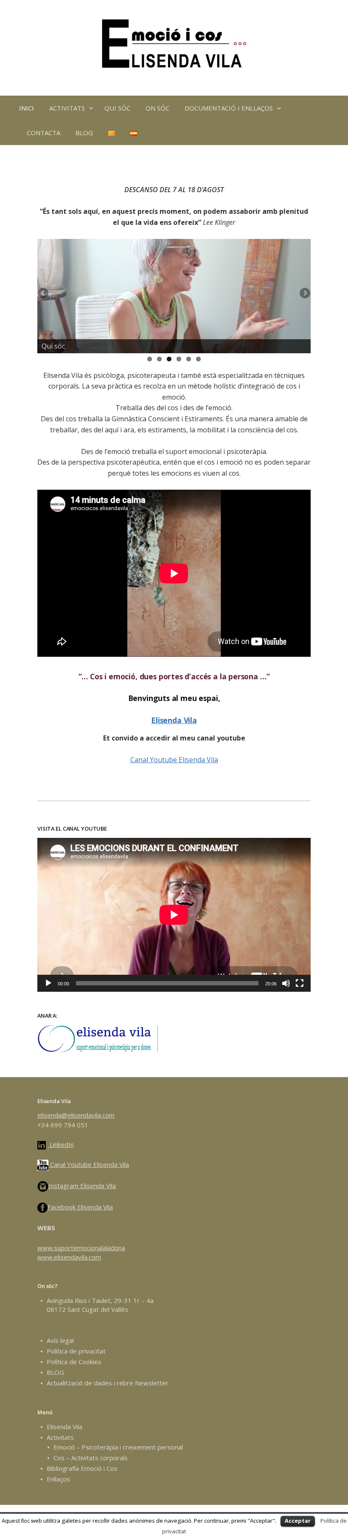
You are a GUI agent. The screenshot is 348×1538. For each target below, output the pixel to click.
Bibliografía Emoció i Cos (82, 1468)
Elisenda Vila (174, 720)
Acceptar (298, 1520)
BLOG (84, 132)
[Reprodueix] (48, 983)
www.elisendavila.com (69, 1257)
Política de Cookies (74, 1361)
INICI (26, 108)
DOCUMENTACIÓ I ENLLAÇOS (229, 108)
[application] (174, 915)
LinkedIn (61, 1144)
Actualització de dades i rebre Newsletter (107, 1383)
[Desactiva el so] (286, 983)
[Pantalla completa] (299, 983)
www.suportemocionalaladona (81, 1247)
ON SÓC (157, 108)
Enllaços (58, 1479)
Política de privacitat (76, 1351)
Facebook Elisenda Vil (78, 1207)
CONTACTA (43, 132)
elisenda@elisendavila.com (76, 1115)
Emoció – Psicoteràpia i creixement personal (118, 1447)
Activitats (60, 1437)
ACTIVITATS (67, 108)
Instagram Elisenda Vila (82, 1185)
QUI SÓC (117, 108)
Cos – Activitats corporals (90, 1457)
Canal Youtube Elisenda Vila (174, 759)
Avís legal (60, 1340)
